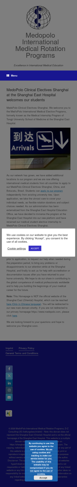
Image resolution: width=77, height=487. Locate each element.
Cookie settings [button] (16, 248)
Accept (43, 477)
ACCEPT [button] (35, 248)
